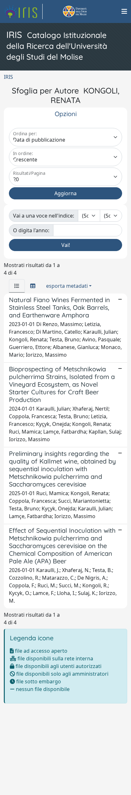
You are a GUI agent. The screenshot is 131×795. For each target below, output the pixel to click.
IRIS (8, 76)
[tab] (17, 286)
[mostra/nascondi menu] (124, 11)
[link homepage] (23, 11)
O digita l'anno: (31, 230)
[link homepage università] (82, 11)
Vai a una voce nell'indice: (43, 215)
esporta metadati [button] (67, 285)
